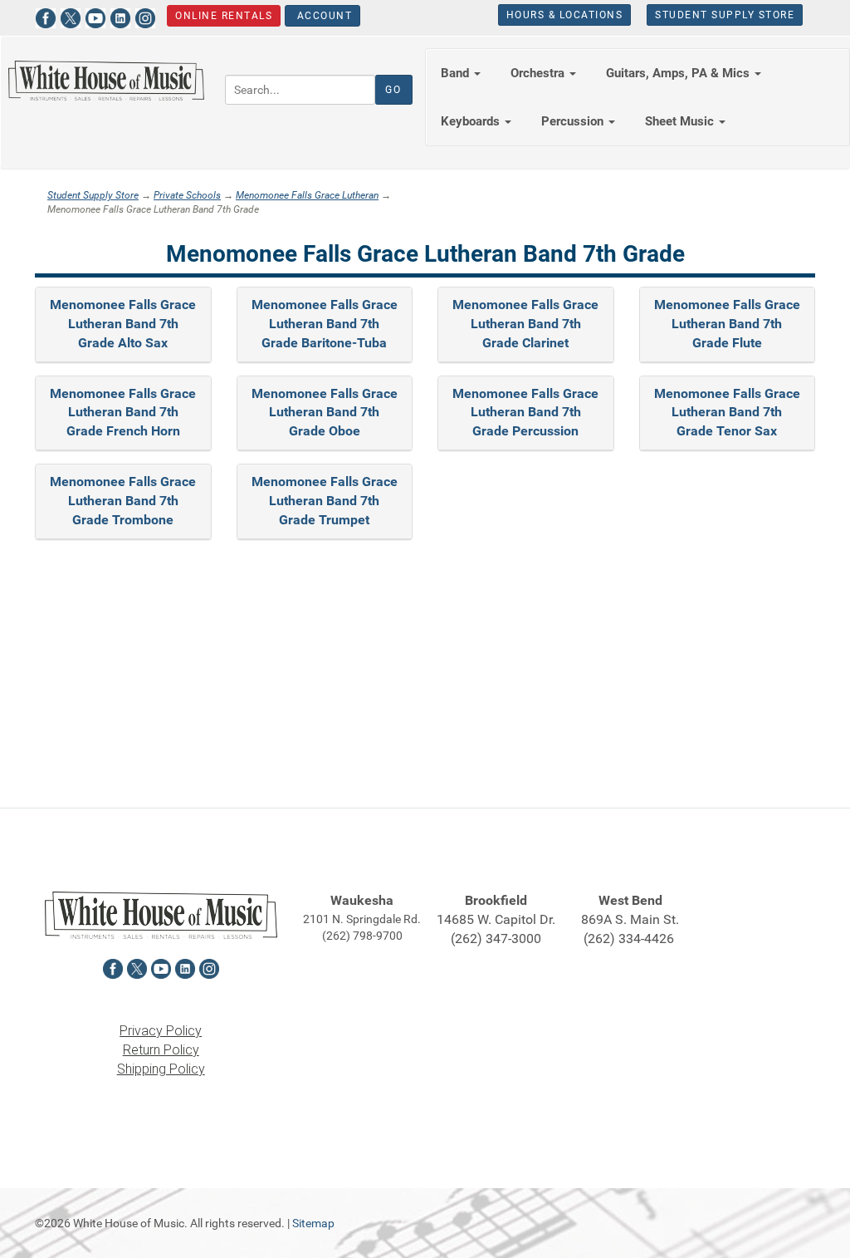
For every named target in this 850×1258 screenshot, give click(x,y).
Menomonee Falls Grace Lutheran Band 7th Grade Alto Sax (123, 324)
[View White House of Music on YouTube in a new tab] (95, 16)
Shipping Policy (161, 1069)
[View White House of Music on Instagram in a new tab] (145, 16)
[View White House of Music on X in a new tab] (70, 16)
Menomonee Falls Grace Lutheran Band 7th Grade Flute (727, 324)
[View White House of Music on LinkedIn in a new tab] (120, 16)
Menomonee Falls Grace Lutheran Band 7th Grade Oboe (325, 413)
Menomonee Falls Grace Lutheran (307, 195)
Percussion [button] (574, 121)
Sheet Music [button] (681, 121)
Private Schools (187, 195)
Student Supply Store (724, 15)
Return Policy (161, 1050)
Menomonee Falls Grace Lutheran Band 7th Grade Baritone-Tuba (325, 324)
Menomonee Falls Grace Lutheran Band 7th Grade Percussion (525, 413)
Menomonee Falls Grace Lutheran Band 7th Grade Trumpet (325, 501)
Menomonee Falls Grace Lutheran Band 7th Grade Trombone (123, 501)
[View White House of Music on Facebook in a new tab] (45, 16)
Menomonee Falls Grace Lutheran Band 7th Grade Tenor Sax (727, 413)
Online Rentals (223, 16)
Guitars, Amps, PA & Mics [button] (679, 73)
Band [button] (456, 73)
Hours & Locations (564, 15)
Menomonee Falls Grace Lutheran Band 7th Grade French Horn (123, 413)
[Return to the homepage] (106, 81)
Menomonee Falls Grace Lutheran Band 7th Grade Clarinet (525, 324)
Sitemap (313, 1223)
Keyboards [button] (472, 121)
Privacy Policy (161, 1031)
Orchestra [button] (539, 73)
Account (322, 16)
